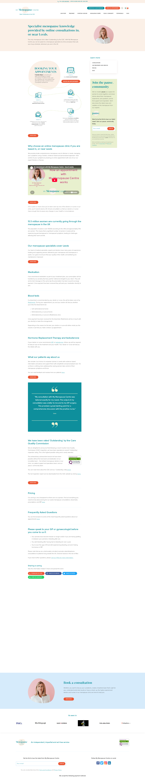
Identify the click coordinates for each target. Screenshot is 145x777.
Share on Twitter (70, 573)
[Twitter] (101, 762)
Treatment (71, 13)
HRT (52, 342)
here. (79, 474)
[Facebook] (98, 762)
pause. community (108, 13)
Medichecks (31, 302)
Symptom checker (82, 13)
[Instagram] (105, 762)
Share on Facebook (54, 573)
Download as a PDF (36, 573)
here (63, 372)
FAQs (127, 13)
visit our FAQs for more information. (62, 558)
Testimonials (119, 13)
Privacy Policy (102, 143)
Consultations (96, 62)
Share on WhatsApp (36, 577)
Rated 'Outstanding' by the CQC (27, 14)
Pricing (94, 68)
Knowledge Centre (95, 13)
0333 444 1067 (65, 1)
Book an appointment (113, 8)
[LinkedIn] (109, 762)
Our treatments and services (100, 65)
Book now (33, 135)
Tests (93, 70)
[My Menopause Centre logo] (27, 10)
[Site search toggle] (122, 8)
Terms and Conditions (45, 770)
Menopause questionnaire (96, 8)
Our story (63, 13)
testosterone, (60, 342)
